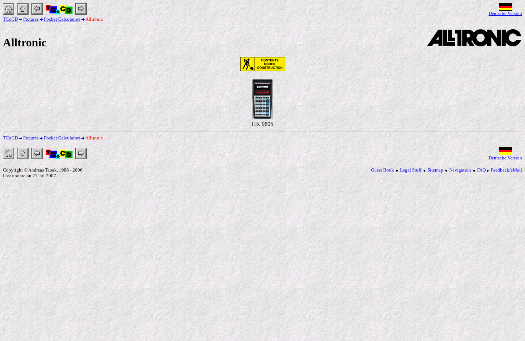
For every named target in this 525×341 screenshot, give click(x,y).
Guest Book (382, 170)
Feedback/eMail (506, 170)
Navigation (460, 170)
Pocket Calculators (62, 19)
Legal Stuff (410, 170)
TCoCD (10, 19)
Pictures (31, 19)
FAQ (481, 170)
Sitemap (435, 170)
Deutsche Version (505, 13)
